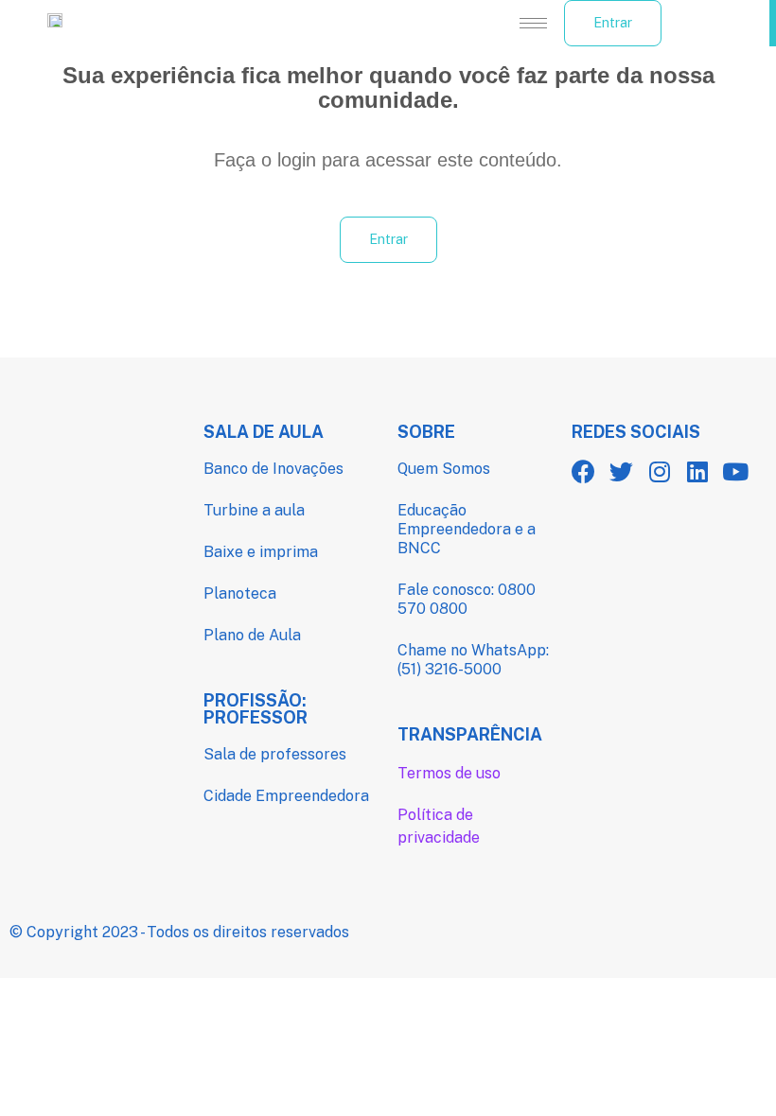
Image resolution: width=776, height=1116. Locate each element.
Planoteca (239, 593)
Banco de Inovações (273, 469)
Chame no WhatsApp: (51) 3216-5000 (473, 659)
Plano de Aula (252, 635)
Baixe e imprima (260, 552)
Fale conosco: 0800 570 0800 (466, 599)
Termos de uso (449, 773)
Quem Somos (443, 469)
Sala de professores (274, 754)
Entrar (612, 22)
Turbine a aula (254, 510)
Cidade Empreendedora (286, 796)
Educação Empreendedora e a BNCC (466, 529)
